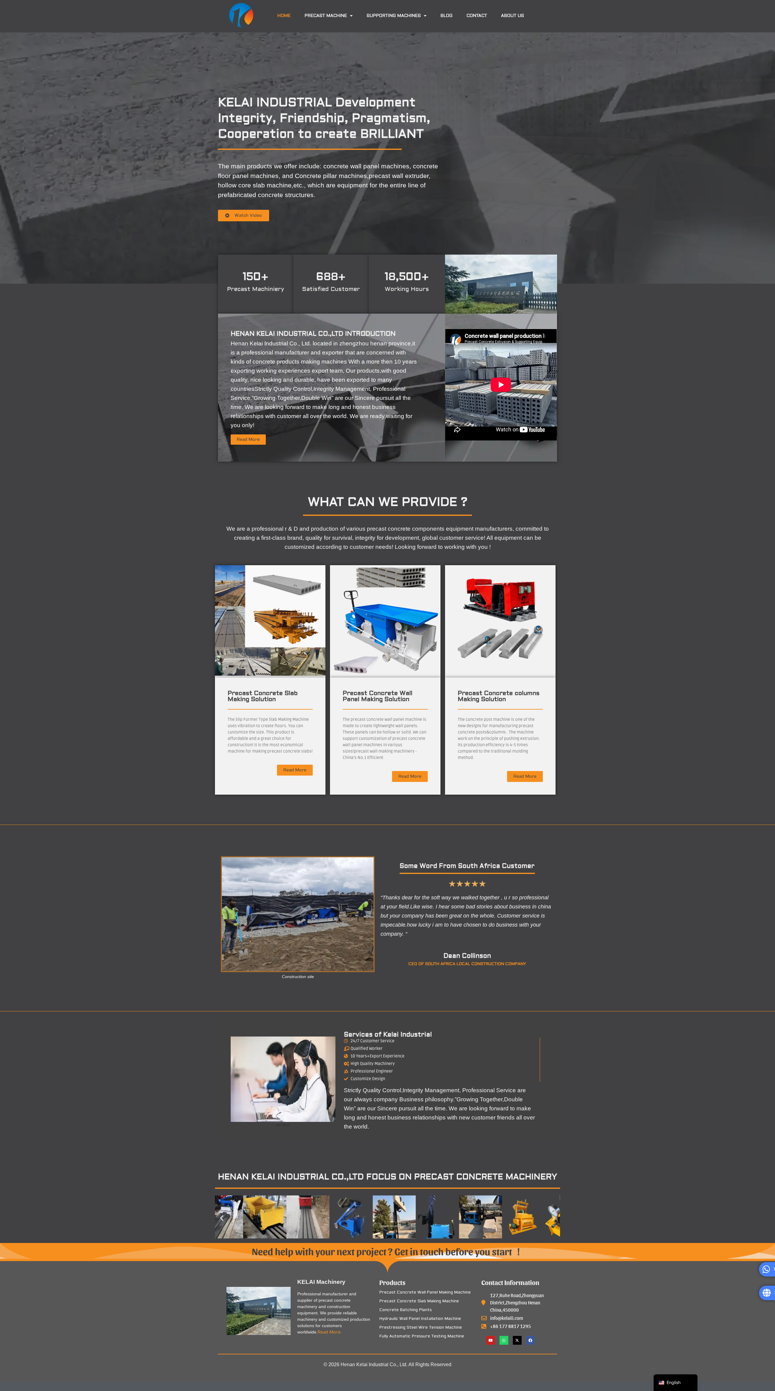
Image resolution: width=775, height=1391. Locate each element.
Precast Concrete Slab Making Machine (419, 1301)
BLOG (446, 15)
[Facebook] (530, 1340)
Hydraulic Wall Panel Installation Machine (420, 1318)
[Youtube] (490, 1340)
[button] (328, 15)
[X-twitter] (517, 1340)
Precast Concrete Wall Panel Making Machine (425, 1292)
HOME (284, 15)
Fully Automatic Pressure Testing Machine (421, 1336)
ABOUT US (512, 15)
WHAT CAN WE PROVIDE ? (387, 502)
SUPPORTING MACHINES (394, 15)
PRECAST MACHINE (326, 15)
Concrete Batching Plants (405, 1309)
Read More (329, 1332)
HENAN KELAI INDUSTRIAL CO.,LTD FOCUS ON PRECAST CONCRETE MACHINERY (387, 1177)
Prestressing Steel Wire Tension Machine (420, 1327)
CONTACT (477, 15)
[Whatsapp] (504, 1340)
